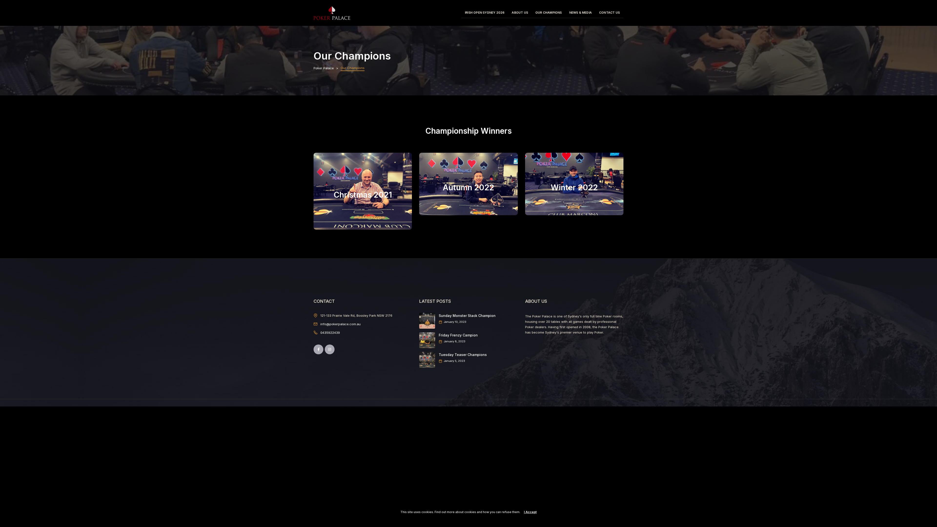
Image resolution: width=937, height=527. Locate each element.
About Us (520, 12)
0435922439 (330, 332)
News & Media (580, 12)
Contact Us (609, 12)
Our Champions (548, 12)
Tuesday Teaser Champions (463, 355)
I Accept (530, 512)
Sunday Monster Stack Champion (467, 316)
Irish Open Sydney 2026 (484, 12)
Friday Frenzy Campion (458, 335)
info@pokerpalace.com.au (340, 324)
